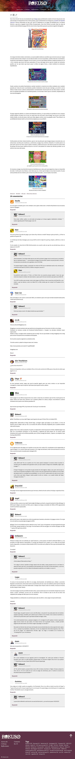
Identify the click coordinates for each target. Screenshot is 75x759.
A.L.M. (17, 320)
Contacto (43, 9)
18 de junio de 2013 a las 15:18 (24, 308)
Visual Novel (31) (56, 748)
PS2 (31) (56, 745)
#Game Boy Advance (32, 193)
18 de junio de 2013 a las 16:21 (24, 272)
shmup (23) (42, 754)
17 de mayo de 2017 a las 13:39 (24, 698)
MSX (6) (27, 745)
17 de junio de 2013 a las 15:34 (21, 231)
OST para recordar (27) (42, 745)
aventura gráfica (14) (30, 750)
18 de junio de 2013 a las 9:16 (20, 321)
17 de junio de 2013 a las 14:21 (21, 202)
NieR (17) (32, 745)
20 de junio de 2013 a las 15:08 (21, 487)
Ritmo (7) (67, 747)
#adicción (12, 193)
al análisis (56, 20)
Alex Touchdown (21, 361)
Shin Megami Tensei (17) (37, 748)
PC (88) (51, 745)
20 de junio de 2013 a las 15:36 (21, 500)
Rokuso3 (21, 214)
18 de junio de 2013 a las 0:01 (20, 294)
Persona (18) (40, 747)
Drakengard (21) (53, 743)
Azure (17, 641)
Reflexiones (35, 9)
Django (36, 19)
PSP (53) (27, 747)
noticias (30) (34, 752)
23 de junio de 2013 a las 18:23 (24, 610)
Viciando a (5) (47, 748)
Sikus (17, 393)
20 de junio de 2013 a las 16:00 (21, 516)
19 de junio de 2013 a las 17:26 (21, 444)
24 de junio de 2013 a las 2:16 (20, 643)
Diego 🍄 (18, 379)
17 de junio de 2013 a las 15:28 (24, 216)
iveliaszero (19, 536)
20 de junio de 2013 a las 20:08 (21, 537)
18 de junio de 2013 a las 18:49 (21, 362)
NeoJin (17, 201)
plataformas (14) (54, 752)
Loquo (17, 577)
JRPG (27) (68, 743)
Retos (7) (62, 747)
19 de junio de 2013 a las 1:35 (20, 380)
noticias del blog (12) (43, 752)
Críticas (27, 9)
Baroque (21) (36, 743)
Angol (17, 498)
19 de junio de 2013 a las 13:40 (21, 416)
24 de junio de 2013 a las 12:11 (24, 666)
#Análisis (18, 193)
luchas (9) (27, 752)
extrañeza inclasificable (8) (56, 750)
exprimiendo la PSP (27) (43, 750)
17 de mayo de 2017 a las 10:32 (21, 683)
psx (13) (61, 752)
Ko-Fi (50, 9)
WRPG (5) (63, 748)
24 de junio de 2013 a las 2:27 (24, 654)
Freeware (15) (61, 743)
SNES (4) (27, 748)
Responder (13, 209)
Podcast (55, 9)
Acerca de (20, 9)
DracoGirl (18, 486)
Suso (16, 230)
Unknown (18, 443)
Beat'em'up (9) (44, 743)
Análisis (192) (28, 743)
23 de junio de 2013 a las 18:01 (21, 579)
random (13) (67, 752)
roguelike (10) (34, 754)
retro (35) (27, 754)
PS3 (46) (61, 745)
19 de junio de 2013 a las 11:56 (21, 394)
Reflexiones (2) (55, 747)
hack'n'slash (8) (68, 750)
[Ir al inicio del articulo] (71, 735)
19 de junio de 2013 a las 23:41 (24, 459)
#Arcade (23, 193)
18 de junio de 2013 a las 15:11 (24, 255)
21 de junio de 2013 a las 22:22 (24, 558)
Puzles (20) (47, 747)
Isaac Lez (18, 293)
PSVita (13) (33, 747)
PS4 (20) (66, 745)
